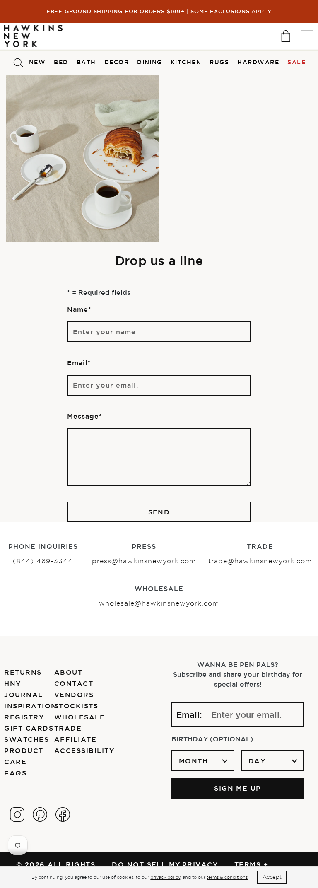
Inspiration (30, 705)
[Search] (18, 63)
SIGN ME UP (237, 788)
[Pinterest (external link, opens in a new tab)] (40, 814)
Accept (272, 877)
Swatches (26, 739)
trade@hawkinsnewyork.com (260, 561)
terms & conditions (227, 877)
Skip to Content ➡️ (34, 40)
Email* (79, 363)
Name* (79, 309)
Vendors (74, 694)
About (68, 672)
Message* (84, 416)
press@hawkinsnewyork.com (144, 561)
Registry (24, 717)
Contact (73, 683)
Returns (22, 672)
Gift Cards (28, 728)
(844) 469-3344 (43, 561)
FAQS (15, 773)
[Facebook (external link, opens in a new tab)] (62, 814)
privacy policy (165, 877)
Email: (189, 714)
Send (159, 512)
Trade (68, 728)
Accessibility (84, 750)
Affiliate (75, 739)
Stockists (76, 705)
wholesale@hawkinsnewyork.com (159, 603)
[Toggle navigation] (307, 35)
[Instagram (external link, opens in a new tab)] (17, 814)
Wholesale (79, 717)
